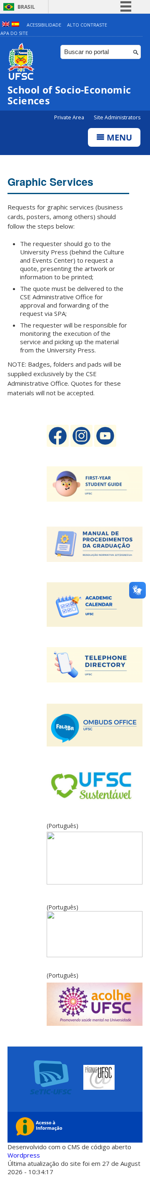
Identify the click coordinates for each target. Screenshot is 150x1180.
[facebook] (58, 444)
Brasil (26, 6)
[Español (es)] (15, 25)
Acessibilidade (44, 25)
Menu (118, 137)
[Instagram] (82, 444)
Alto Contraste (87, 25)
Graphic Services (50, 181)
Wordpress (24, 1155)
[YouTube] (105, 444)
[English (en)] (6, 25)
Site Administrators (117, 117)
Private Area (69, 117)
